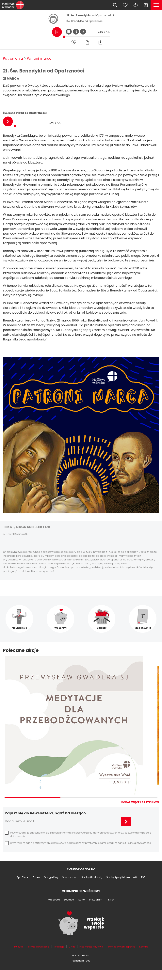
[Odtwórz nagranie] (57, 32)
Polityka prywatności (38, 946)
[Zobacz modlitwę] (87, 42)
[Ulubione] (125, 5)
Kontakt (143, 946)
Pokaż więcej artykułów (140, 802)
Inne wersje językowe (91, 946)
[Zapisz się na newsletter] (126, 821)
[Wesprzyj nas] (136, 5)
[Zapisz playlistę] (74, 42)
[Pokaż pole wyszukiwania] (115, 5)
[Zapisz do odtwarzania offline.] (100, 42)
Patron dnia (13, 58)
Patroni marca (39, 58)
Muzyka (18, 946)
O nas (72, 946)
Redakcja (59, 946)
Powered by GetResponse (121, 946)
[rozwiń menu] (156, 5)
